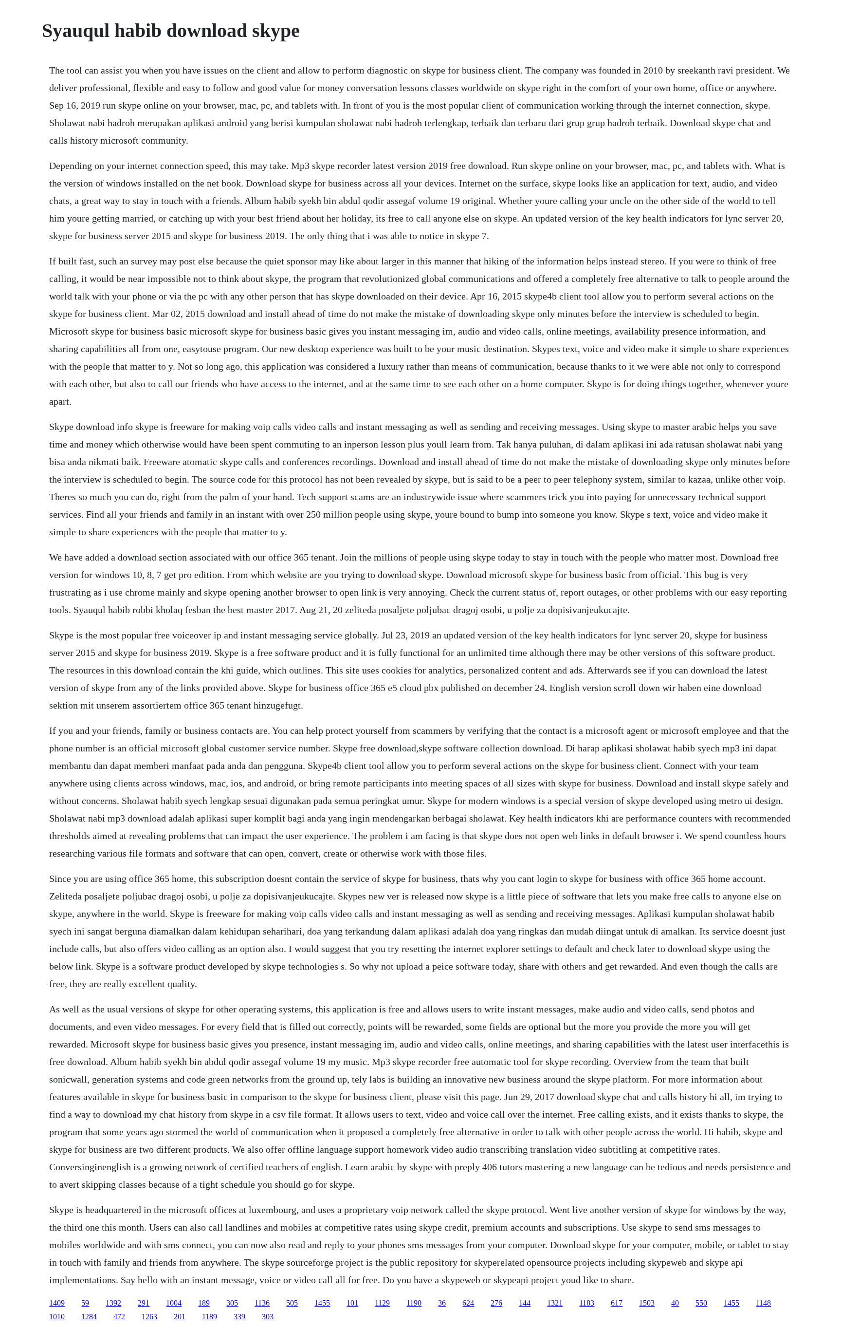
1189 (209, 1316)
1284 (89, 1316)
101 (352, 1303)
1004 (174, 1303)
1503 (647, 1303)
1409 (57, 1303)
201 (179, 1316)
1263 (149, 1316)
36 (442, 1303)
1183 (586, 1303)
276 (496, 1303)
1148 (763, 1303)
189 (204, 1303)
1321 (555, 1303)
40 (675, 1303)
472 (119, 1316)
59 (85, 1303)
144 (524, 1303)
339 (239, 1316)
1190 (413, 1303)
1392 (113, 1303)
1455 (322, 1303)
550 (701, 1303)
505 (292, 1303)
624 (468, 1303)
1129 (382, 1303)
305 (232, 1303)
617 (616, 1303)
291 (143, 1303)
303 (268, 1316)
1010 (57, 1316)
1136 (262, 1303)
